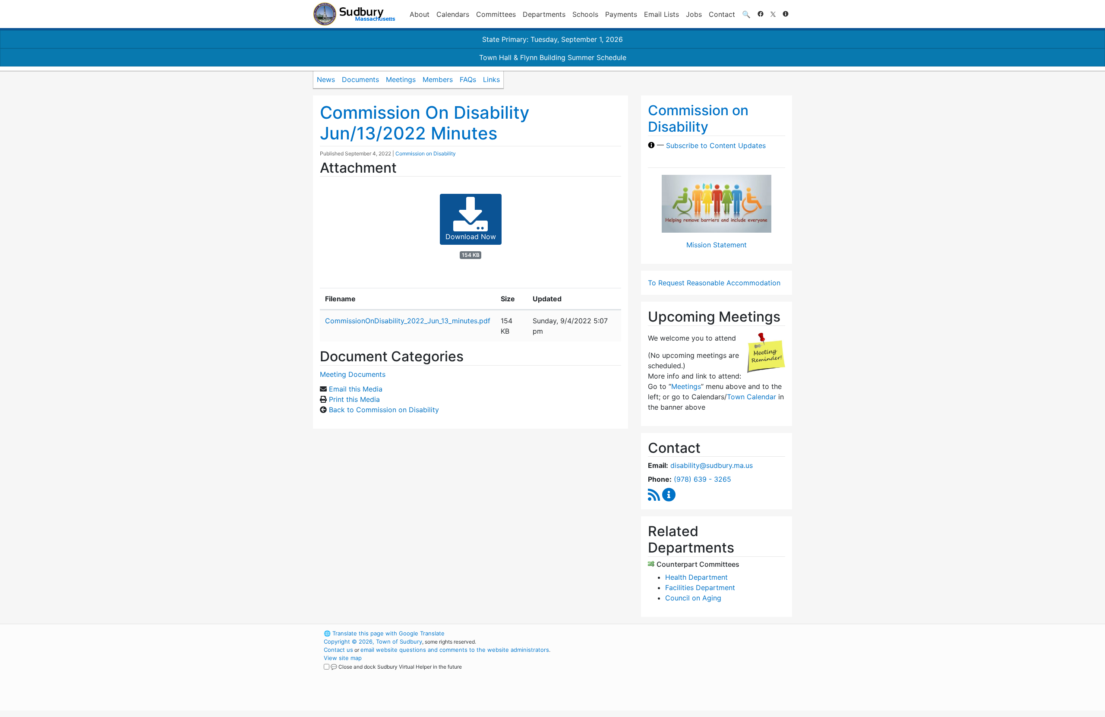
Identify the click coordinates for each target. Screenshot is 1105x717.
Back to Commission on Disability (384, 409)
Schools (585, 14)
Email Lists (661, 14)
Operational (690, 674)
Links (491, 79)
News (326, 79)
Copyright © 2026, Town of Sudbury (373, 641)
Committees (496, 14)
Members (438, 79)
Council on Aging (693, 598)
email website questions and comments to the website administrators (454, 649)
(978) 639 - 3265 (702, 479)
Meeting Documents (352, 374)
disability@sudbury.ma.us (711, 465)
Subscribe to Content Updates (716, 145)
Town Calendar (751, 396)
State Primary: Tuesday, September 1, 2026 (552, 39)
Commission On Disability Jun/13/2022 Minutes (425, 123)
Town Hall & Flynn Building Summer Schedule (552, 57)
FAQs (468, 79)
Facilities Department (700, 587)
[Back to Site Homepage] (354, 14)
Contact (722, 14)
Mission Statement (716, 244)
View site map (343, 657)
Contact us (338, 649)
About (419, 14)
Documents (360, 79)
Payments (621, 14)
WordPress (675, 633)
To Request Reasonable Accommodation (714, 282)
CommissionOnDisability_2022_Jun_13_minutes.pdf (407, 320)
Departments (544, 14)
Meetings (401, 79)
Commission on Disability (425, 153)
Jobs (694, 14)
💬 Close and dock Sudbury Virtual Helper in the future (396, 666)
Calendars (452, 14)
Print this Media (354, 399)
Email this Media (355, 389)
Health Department (696, 577)
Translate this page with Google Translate (384, 633)
